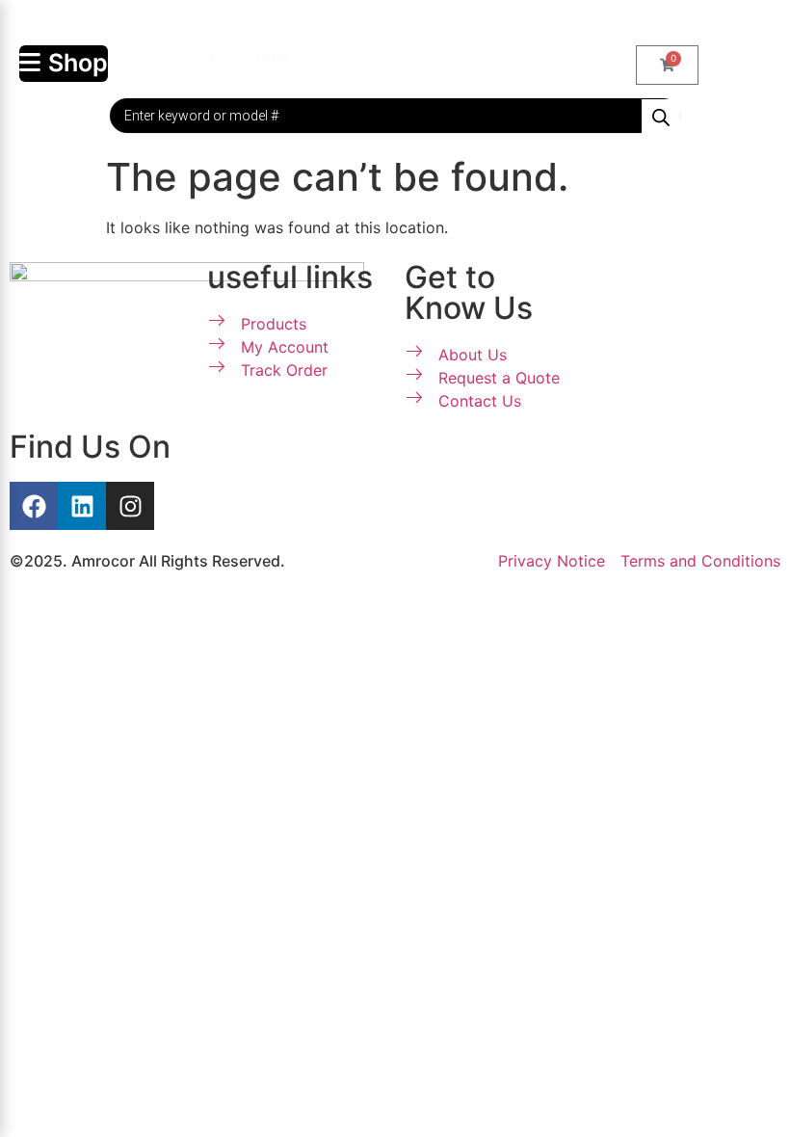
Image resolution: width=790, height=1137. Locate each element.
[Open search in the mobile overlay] (395, 115)
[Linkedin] (82, 506)
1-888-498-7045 (405, 23)
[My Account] (342, 58)
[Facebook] (34, 506)
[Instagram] (130, 506)
